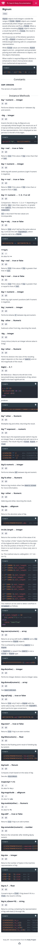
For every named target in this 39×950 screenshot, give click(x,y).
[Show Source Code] (6, 103)
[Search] (7, 3)
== (11, 256)
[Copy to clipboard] (34, 67)
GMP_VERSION (7, 85)
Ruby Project (31, 940)
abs (11, 799)
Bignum (6, 9)
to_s (11, 788)
